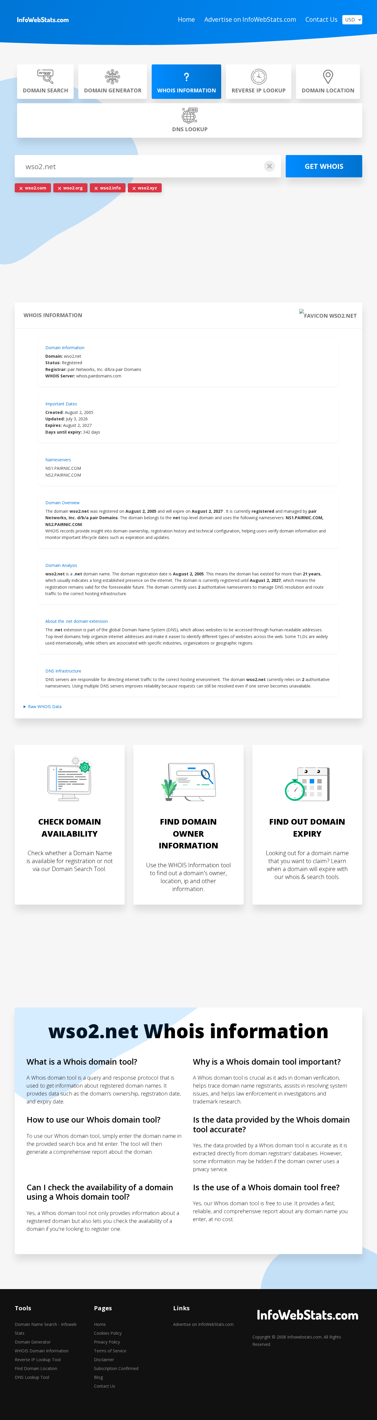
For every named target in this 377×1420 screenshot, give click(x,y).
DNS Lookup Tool (32, 1377)
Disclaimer (104, 1359)
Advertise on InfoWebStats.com (250, 19)
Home (186, 19)
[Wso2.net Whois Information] (43, 20)
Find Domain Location (36, 1368)
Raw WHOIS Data (45, 706)
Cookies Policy (108, 1333)
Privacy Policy (107, 1342)
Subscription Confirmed (116, 1368)
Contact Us (321, 19)
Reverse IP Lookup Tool (38, 1359)
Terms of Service (110, 1351)
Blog (98, 1377)
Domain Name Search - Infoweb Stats (46, 1328)
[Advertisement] (188, 249)
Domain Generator (33, 1342)
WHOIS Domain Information (42, 1351)
